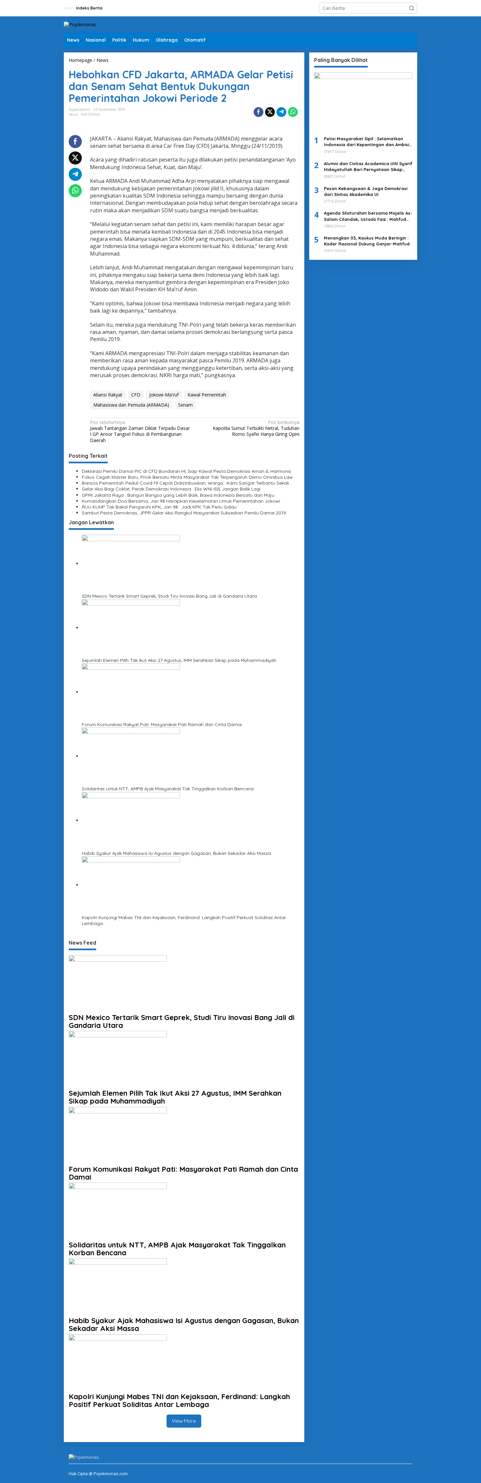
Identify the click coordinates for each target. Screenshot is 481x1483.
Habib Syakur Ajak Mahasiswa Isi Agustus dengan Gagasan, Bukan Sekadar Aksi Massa (176, 853)
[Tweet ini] (270, 112)
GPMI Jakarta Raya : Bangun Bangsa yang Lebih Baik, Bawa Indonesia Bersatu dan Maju (178, 495)
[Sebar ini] (258, 112)
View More (184, 1421)
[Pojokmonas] (80, 24)
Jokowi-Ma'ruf (164, 395)
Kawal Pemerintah (206, 395)
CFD (135, 395)
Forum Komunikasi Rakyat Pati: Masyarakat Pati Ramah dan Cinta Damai (162, 724)
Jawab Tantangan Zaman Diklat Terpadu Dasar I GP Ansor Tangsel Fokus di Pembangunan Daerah (140, 431)
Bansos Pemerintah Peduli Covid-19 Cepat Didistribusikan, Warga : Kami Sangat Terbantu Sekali (185, 483)
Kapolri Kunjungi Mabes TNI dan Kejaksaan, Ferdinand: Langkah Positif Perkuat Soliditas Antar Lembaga (184, 920)
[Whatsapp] (293, 112)
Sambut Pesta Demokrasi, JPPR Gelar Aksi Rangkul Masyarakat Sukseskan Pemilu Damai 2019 (184, 513)
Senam (185, 405)
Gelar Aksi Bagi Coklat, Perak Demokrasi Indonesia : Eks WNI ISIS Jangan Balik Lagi (171, 489)
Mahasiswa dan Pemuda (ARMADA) (131, 405)
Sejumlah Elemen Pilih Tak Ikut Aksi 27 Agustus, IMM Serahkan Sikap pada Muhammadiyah (179, 660)
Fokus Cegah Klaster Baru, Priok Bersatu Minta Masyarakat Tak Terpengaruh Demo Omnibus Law (187, 477)
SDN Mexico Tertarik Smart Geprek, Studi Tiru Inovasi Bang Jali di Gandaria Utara (169, 596)
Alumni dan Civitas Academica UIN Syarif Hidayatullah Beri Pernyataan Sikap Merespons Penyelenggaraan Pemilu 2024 (368, 166)
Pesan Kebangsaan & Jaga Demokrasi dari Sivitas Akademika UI (365, 191)
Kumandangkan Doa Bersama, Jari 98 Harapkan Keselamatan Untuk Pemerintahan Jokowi (181, 501)
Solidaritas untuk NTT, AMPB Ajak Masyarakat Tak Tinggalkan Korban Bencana (168, 789)
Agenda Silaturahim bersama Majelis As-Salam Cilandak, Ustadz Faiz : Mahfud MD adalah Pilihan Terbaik (368, 216)
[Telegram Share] (281, 112)
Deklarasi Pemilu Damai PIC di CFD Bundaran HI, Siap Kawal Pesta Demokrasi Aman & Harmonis (186, 471)
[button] (411, 8)
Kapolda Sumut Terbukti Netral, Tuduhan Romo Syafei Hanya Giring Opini (256, 428)
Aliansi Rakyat (107, 395)
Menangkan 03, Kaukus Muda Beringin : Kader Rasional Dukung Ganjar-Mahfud (367, 240)
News (73, 114)
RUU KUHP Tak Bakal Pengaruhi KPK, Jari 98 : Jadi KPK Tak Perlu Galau (159, 507)
